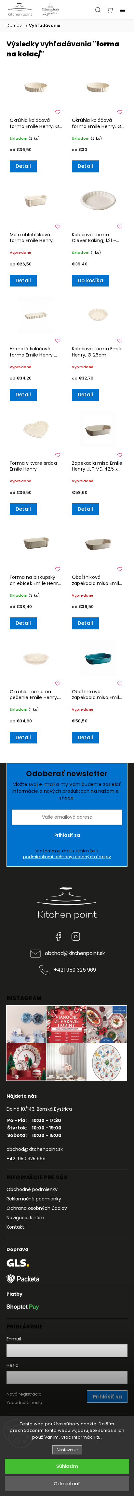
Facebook (58, 936)
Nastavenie (67, 1449)
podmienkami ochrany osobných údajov (67, 856)
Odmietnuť (67, 1483)
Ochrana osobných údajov (37, 1208)
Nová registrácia (24, 1394)
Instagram (76, 936)
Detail (23, 166)
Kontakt (15, 1227)
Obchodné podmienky (32, 1189)
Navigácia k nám (25, 1217)
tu (99, 1437)
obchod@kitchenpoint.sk (75, 953)
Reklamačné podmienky (34, 1199)
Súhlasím (67, 1466)
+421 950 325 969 (75, 969)
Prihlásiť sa (67, 835)
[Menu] (122, 9)
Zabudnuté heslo (24, 1402)
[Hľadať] (98, 10)
